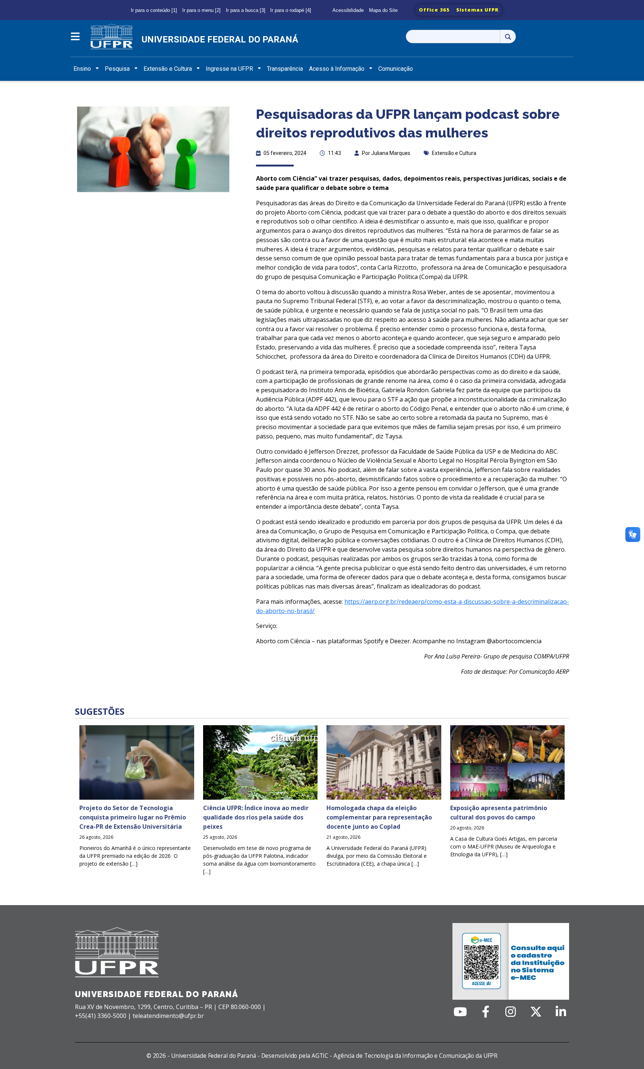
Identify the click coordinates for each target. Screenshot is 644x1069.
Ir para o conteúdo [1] (154, 10)
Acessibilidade (348, 10)
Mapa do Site (383, 10)
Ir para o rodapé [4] (290, 10)
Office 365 (434, 9)
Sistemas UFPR (477, 9)
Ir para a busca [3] (245, 10)
